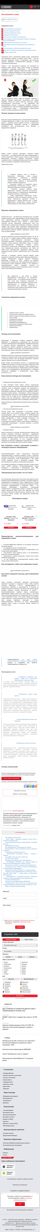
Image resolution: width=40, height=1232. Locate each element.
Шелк (20, 957)
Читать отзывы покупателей (11, 778)
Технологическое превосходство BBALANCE (17, 881)
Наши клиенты (7, 1080)
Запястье (25, 962)
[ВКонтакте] (33, 786)
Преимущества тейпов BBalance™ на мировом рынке (20, 870)
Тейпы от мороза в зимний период (15, 886)
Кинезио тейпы (11, 939)
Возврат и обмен (8, 1119)
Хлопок (8, 957)
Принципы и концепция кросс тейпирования (18, 860)
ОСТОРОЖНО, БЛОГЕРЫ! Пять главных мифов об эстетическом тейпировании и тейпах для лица (25, 678)
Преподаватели (7, 1098)
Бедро (24, 968)
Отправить (20, 927)
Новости (5, 1153)
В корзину (11, 527)
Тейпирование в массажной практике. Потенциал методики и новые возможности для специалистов (20, 877)
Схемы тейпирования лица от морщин (15, 1054)
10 (17, 524)
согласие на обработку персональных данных (20, 920)
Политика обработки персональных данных (16, 1143)
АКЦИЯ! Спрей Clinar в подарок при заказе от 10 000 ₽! (19, 1018)
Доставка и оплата (8, 1117)
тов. (36, 6)
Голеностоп (7, 968)
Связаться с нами (8, 1084)
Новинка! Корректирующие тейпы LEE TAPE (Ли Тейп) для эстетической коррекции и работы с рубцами (18, 1027)
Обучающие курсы (8, 1126)
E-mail (4, 898)
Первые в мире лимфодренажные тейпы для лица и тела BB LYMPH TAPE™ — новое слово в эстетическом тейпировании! (20, 873)
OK (20, 1204)
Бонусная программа (9, 1115)
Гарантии (5, 1121)
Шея (5, 972)
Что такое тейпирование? (12, 880)
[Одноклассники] (36, 786)
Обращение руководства (10, 1096)
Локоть (24, 966)
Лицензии (6, 1088)
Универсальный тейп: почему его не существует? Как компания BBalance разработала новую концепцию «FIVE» (20, 883)
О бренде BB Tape (8, 1073)
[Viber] (28, 786)
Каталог (7, 7)
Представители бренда (10, 1135)
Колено (6, 966)
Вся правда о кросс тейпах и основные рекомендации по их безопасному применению (20, 867)
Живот (24, 972)
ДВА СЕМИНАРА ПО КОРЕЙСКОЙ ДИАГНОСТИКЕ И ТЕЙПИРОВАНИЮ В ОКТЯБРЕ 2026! (19, 1010)
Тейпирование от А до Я (12, 845)
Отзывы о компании (9, 1077)
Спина (6, 974)
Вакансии (6, 1103)
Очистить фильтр (20, 998)
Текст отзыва (7, 905)
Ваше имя (6, 891)
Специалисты (7, 1100)
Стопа (24, 974)
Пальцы (24, 964)
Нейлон (31, 957)
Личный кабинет (8, 1110)
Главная (3, 11)
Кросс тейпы (29, 939)
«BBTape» (20, 585)
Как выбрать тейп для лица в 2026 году (16, 857)
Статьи (5, 1155)
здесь (9, 372)
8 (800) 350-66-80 (28, 1179)
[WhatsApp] (30, 786)
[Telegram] (25, 786)
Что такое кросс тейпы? (11, 858)
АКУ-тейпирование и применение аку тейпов (18, 847)
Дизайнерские (29, 979)
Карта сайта (6, 1086)
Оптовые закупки (8, 1133)
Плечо (6, 970)
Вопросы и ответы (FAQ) (10, 1123)
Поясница (7, 964)
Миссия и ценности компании (12, 1075)
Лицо (6, 962)
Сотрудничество (8, 1082)
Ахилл (24, 970)
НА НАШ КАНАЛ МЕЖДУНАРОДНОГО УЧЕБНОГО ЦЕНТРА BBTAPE (22, 660)
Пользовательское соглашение (12, 1145)
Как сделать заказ (8, 1112)
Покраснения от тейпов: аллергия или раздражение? (20, 865)
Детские (11, 979)
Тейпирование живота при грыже (26, 743)
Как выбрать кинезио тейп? (13, 837)
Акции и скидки (7, 1157)
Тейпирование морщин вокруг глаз (15, 852)
